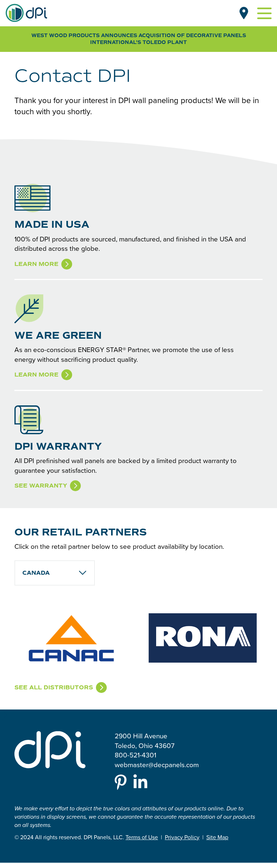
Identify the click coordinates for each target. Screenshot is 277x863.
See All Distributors (53, 687)
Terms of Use (142, 837)
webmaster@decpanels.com (157, 764)
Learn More (36, 264)
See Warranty (40, 485)
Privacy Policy (182, 837)
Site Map (217, 837)
